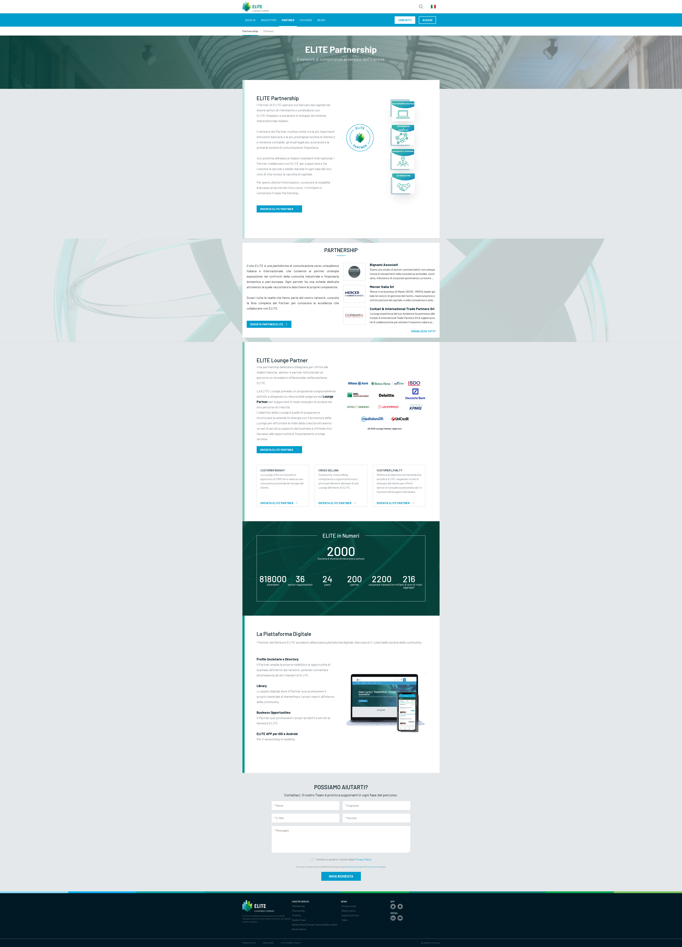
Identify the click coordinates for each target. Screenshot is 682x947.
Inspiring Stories (350, 915)
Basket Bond (299, 929)
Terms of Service (372, 866)
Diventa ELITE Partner (276, 449)
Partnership (250, 31)
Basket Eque (299, 919)
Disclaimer (268, 943)
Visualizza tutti (423, 331)
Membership (298, 906)
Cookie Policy (249, 943)
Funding (296, 915)
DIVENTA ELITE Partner (276, 209)
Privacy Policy (363, 859)
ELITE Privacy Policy (291, 943)
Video (345, 919)
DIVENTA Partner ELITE (266, 324)
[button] (393, 906)
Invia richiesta (341, 876)
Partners (268, 31)
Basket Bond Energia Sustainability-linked (314, 924)
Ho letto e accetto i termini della (343, 859)
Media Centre (349, 910)
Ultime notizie (349, 906)
